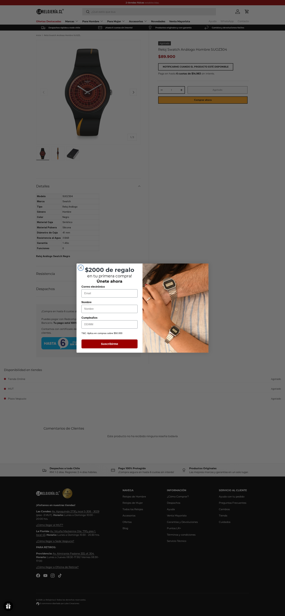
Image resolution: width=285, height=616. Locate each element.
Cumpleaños (89, 317)
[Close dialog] (81, 268)
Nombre (86, 302)
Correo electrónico (93, 286)
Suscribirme (109, 344)
